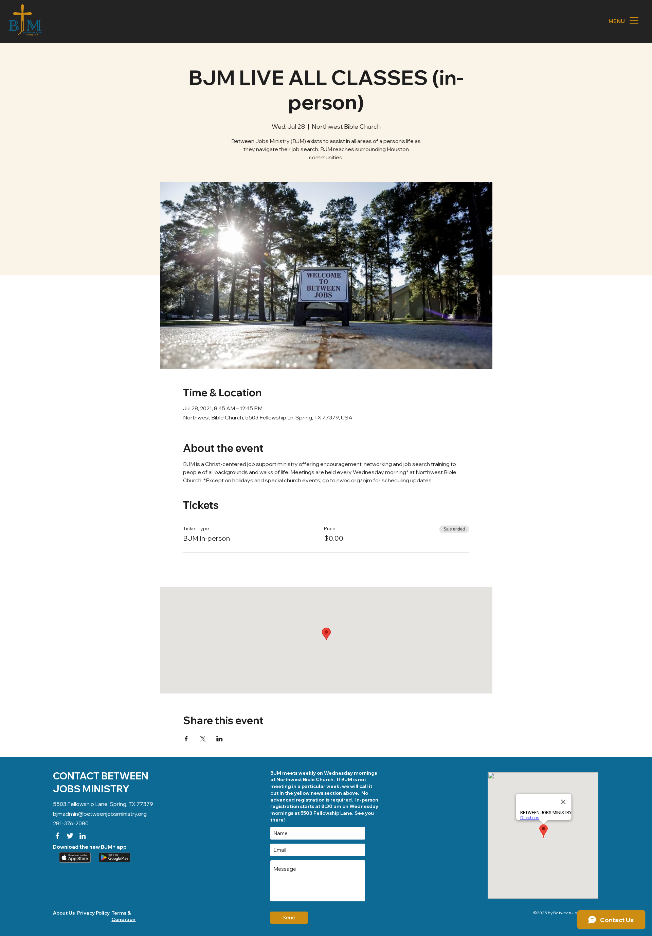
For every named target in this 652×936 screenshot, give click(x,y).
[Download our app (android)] (114, 857)
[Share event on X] (203, 738)
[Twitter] (70, 835)
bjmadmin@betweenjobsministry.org (100, 813)
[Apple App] (74, 857)
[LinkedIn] (82, 835)
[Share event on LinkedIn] (219, 738)
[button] (634, 20)
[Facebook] (57, 835)
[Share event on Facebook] (186, 738)
